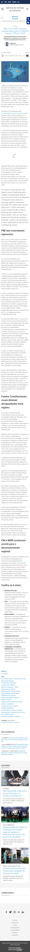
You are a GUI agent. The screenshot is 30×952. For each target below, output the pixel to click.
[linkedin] (23, 912)
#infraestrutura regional (8, 695)
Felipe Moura (13, 43)
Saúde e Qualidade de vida (11, 866)
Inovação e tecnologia (9, 751)
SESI (9, 2)
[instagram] (14, 912)
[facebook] (6, 912)
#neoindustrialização (7, 681)
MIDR (20, 561)
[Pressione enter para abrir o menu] (2, 9)
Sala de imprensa (15, 930)
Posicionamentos (7, 744)
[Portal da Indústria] (2, 2)
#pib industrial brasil (7, 714)
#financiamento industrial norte (10, 691)
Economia (5, 737)
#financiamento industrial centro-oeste (13, 712)
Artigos (15, 925)
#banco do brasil (6, 699)
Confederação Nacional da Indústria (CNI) (14, 113)
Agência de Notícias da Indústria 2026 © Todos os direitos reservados (15, 944)
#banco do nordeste (7, 687)
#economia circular (20, 679)
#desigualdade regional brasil (10, 693)
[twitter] (10, 912)
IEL (19, 2)
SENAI (14, 2)
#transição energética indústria (10, 716)
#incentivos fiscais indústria (9, 706)
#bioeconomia (8, 679)
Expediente (15, 935)
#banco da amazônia (7, 704)
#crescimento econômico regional (11, 710)
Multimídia (15, 932)
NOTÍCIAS (15, 17)
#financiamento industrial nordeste (11, 702)
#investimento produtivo (8, 683)
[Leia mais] (15, 778)
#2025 (16, 687)
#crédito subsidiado (7, 708)
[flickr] (19, 912)
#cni (2, 679)
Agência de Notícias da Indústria (11, 722)
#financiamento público (8, 689)
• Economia (4, 673)
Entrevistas (15, 922)
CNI (5, 2)
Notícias (15, 920)
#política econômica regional (10, 697)
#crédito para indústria (8, 685)
